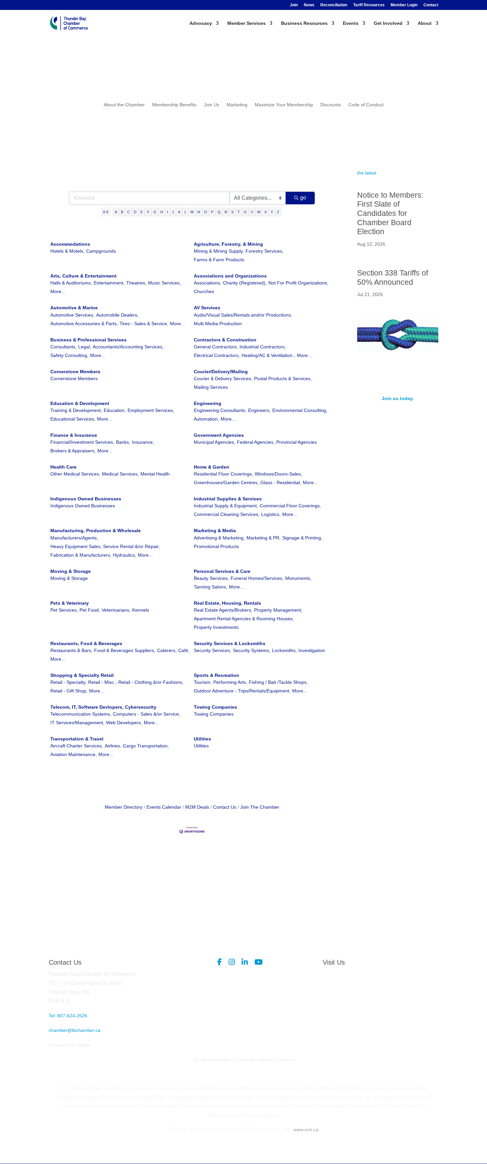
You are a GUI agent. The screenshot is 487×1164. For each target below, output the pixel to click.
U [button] (245, 212)
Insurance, (143, 442)
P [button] (212, 212)
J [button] (173, 212)
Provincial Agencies (296, 442)
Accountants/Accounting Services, (128, 346)
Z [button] (278, 212)
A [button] (116, 212)
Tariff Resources (369, 5)
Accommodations (70, 244)
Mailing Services (211, 387)
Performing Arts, (230, 682)
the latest (366, 173)
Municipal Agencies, (214, 442)
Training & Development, (76, 410)
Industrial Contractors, (263, 346)
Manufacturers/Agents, (74, 537)
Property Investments (216, 627)
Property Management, (278, 610)
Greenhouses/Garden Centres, (226, 482)
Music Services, (164, 282)
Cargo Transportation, (146, 745)
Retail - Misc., (102, 682)
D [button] (135, 212)
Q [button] (219, 212)
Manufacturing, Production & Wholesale (95, 530)
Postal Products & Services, (283, 378)
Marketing (237, 104)
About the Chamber (124, 104)
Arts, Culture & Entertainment (83, 275)
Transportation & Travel (76, 738)
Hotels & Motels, (67, 251)
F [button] (148, 212)
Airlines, (113, 745)
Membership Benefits (174, 104)
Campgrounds (101, 251)
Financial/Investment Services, (82, 442)
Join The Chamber (259, 807)
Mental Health (155, 474)
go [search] (303, 197)
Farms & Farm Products (219, 259)
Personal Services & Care (222, 571)
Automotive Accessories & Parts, (84, 323)
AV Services (207, 307)
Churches (204, 291)
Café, (183, 650)
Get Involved (388, 23)
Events (350, 23)
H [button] (161, 212)
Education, (115, 410)
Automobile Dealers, (117, 315)
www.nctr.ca (305, 1129)
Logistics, (271, 514)
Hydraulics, (124, 555)
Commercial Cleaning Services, (226, 514)
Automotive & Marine (74, 307)
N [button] (198, 212)
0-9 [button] (105, 212)
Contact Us (224, 807)
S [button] (232, 212)
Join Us (211, 104)
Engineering (207, 403)
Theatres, (136, 282)
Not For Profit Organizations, (298, 282)
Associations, (207, 282)
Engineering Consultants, (220, 410)
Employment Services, (151, 410)
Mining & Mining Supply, (219, 251)
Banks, (123, 442)
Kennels (140, 610)
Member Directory (123, 807)
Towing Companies (215, 707)
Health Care (63, 467)
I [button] (167, 212)
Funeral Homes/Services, (257, 578)
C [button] (128, 212)
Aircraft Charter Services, (76, 745)
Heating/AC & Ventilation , (268, 355)
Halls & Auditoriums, (71, 282)
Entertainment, (109, 282)
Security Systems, (251, 650)
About (425, 23)
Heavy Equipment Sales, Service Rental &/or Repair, (105, 546)
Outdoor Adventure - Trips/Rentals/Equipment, (242, 690)
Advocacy (200, 23)
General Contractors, (216, 346)
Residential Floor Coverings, (223, 474)
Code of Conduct (366, 104)
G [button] (154, 212)
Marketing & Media (215, 530)
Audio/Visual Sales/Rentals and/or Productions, (243, 315)
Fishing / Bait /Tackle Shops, (278, 682)
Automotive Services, (72, 315)
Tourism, (203, 682)
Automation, (206, 419)
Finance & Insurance (73, 435)
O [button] (205, 212)
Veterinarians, (116, 610)
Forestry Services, (264, 251)
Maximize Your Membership (284, 104)
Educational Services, (72, 419)
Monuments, (298, 578)
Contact (430, 5)
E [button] (141, 212)
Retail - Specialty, (68, 682)
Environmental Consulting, (299, 410)
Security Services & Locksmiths (229, 643)
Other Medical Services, (75, 474)
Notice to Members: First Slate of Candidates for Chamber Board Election (390, 213)
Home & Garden (211, 467)
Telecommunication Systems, (80, 714)
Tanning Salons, (210, 586)
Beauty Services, (211, 578)
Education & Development (79, 403)
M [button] (191, 212)
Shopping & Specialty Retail (82, 675)
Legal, (84, 346)
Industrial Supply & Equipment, (226, 505)
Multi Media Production (218, 323)
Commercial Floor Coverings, (290, 505)
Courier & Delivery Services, (223, 378)
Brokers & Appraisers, (73, 450)
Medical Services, (120, 474)
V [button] (252, 212)
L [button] (186, 212)
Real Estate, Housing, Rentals (227, 603)
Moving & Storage (70, 571)
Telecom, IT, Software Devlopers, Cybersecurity (103, 707)
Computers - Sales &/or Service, (146, 714)
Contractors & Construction (225, 339)
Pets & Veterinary (69, 603)
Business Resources (304, 23)
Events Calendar (163, 807)
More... (57, 291)
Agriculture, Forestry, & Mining (228, 244)
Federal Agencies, (256, 442)
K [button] (179, 212)
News (309, 5)
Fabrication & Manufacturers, (80, 555)
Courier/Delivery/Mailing (221, 371)
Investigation (311, 650)
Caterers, (167, 650)
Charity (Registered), (245, 282)
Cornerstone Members (75, 371)
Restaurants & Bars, (71, 650)
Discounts (330, 104)
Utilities (202, 738)
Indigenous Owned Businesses (85, 498)
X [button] (265, 212)
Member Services (246, 23)
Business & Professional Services (88, 339)
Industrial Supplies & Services (228, 498)
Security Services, (212, 650)
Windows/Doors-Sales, (278, 474)
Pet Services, (64, 610)
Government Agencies (219, 435)
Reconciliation (333, 5)
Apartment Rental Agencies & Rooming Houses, (244, 618)
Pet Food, (90, 610)
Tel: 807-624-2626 (68, 1015)
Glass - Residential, (280, 482)
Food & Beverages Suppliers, (124, 650)
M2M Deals (197, 807)
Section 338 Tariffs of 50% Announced (392, 277)
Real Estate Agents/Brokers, (223, 610)
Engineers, (259, 410)
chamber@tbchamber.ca (74, 1030)
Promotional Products (216, 546)
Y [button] (272, 212)
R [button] (226, 212)
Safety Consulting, (69, 355)
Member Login (404, 5)
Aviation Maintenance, (73, 754)
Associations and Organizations (230, 275)
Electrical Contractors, (217, 355)
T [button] (239, 212)
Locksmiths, (284, 650)
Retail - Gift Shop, (68, 690)
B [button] (122, 212)
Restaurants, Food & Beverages (86, 643)
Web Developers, (124, 722)
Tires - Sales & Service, (144, 323)
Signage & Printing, (302, 537)
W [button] (258, 212)
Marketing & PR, (263, 537)
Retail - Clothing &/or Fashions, (151, 682)
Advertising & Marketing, (219, 537)
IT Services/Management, (77, 722)
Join (294, 5)
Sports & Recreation (216, 675)
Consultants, (63, 346)
